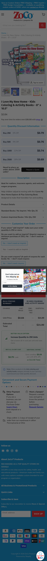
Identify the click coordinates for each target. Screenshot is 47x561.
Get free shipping (12, 286)
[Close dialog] (44, 270)
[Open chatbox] (40, 555)
